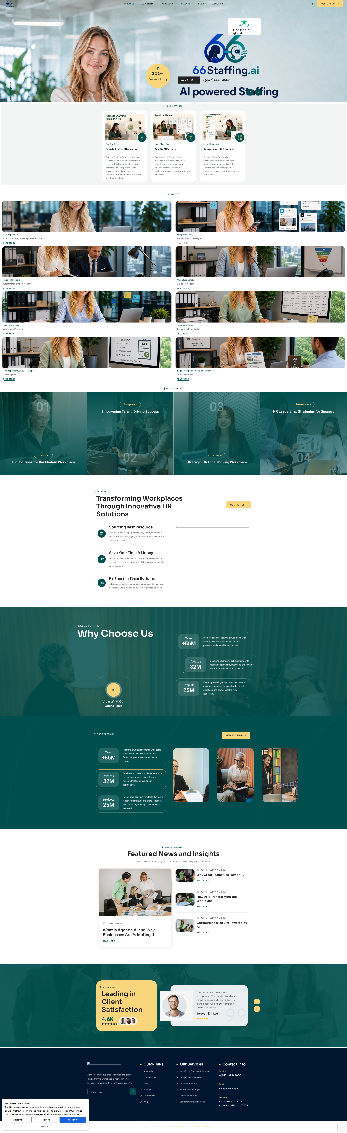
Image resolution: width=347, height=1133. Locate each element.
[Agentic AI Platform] (173, 127)
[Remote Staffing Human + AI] (125, 127)
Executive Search (188, 1095)
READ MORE (9, 243)
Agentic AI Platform (165, 149)
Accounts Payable (13, 329)
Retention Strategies (190, 1089)
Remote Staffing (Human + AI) (122, 149)
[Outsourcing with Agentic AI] (222, 127)
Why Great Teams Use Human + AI (221, 875)
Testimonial (149, 1095)
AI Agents (148, 4)
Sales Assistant (186, 284)
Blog (201, 4)
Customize (18, 1119)
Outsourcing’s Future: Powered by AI (222, 925)
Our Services (150, 1077)
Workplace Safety (185, 280)
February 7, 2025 (124, 923)
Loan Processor (185, 374)
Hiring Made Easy (162, 144)
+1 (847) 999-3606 (131, 75)
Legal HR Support (211, 144)
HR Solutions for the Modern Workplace (43, 462)
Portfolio (148, 1089)
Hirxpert (179, 1126)
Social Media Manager (189, 238)
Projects (167, 4)
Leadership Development (192, 1101)
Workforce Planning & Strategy (195, 1071)
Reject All (45, 1119)
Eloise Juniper (208, 1013)
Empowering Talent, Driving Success (130, 411)
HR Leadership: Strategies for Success (303, 411)
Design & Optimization (191, 1077)
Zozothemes (203, 1126)
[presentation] (257, 1001)
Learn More (98, 75)
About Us (217, 4)
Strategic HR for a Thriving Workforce (217, 462)
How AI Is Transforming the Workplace (217, 899)
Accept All (73, 1119)
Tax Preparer (10, 374)
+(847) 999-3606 (230, 1075)
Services (129, 4)
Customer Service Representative (22, 238)
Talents (185, 4)
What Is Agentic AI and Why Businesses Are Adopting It (129, 932)
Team (146, 1083)
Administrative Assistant (17, 284)
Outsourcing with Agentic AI (218, 149)
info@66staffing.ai (228, 1088)
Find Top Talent (112, 144)
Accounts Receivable (189, 329)
